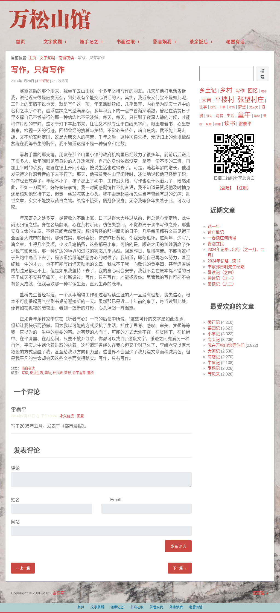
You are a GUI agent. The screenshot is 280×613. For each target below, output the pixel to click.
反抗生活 (36, 373)
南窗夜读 (66, 58)
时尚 (232, 107)
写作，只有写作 (38, 70)
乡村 (226, 90)
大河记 (214, 351)
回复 (80, 415)
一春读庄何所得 (222, 238)
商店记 (214, 356)
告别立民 (216, 243)
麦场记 (214, 368)
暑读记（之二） (222, 284)
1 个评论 (43, 81)
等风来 (214, 374)
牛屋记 (214, 362)
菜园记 (214, 328)
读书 (229, 123)
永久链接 (67, 415)
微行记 (214, 322)
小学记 (214, 333)
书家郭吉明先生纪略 (226, 266)
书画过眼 (125, 41)
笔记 (257, 116)
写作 (240, 90)
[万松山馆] (50, 30)
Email (115, 499)
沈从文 (253, 107)
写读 (25, 373)
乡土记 (208, 90)
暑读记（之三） (222, 278)
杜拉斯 (58, 373)
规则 (209, 124)
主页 (32, 58)
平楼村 (224, 99)
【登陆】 (225, 187)
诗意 (218, 124)
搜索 (262, 74)
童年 (244, 114)
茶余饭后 (198, 41)
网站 (15, 522)
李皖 (48, 373)
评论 (15, 468)
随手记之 (89, 41)
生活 (230, 116)
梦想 (67, 373)
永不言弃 (79, 373)
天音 (206, 100)
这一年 (214, 226)
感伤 (213, 107)
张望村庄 (251, 99)
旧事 (223, 107)
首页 (20, 41)
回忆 (253, 90)
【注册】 (243, 187)
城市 (264, 91)
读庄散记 (216, 232)
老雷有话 (235, 41)
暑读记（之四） (222, 272)
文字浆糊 (52, 41)
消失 (209, 116)
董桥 (90, 373)
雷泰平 (245, 123)
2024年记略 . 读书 (224, 261)
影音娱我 (162, 41)
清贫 (219, 116)
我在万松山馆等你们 (226, 345)
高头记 (214, 339)
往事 (203, 107)
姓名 (15, 499)
